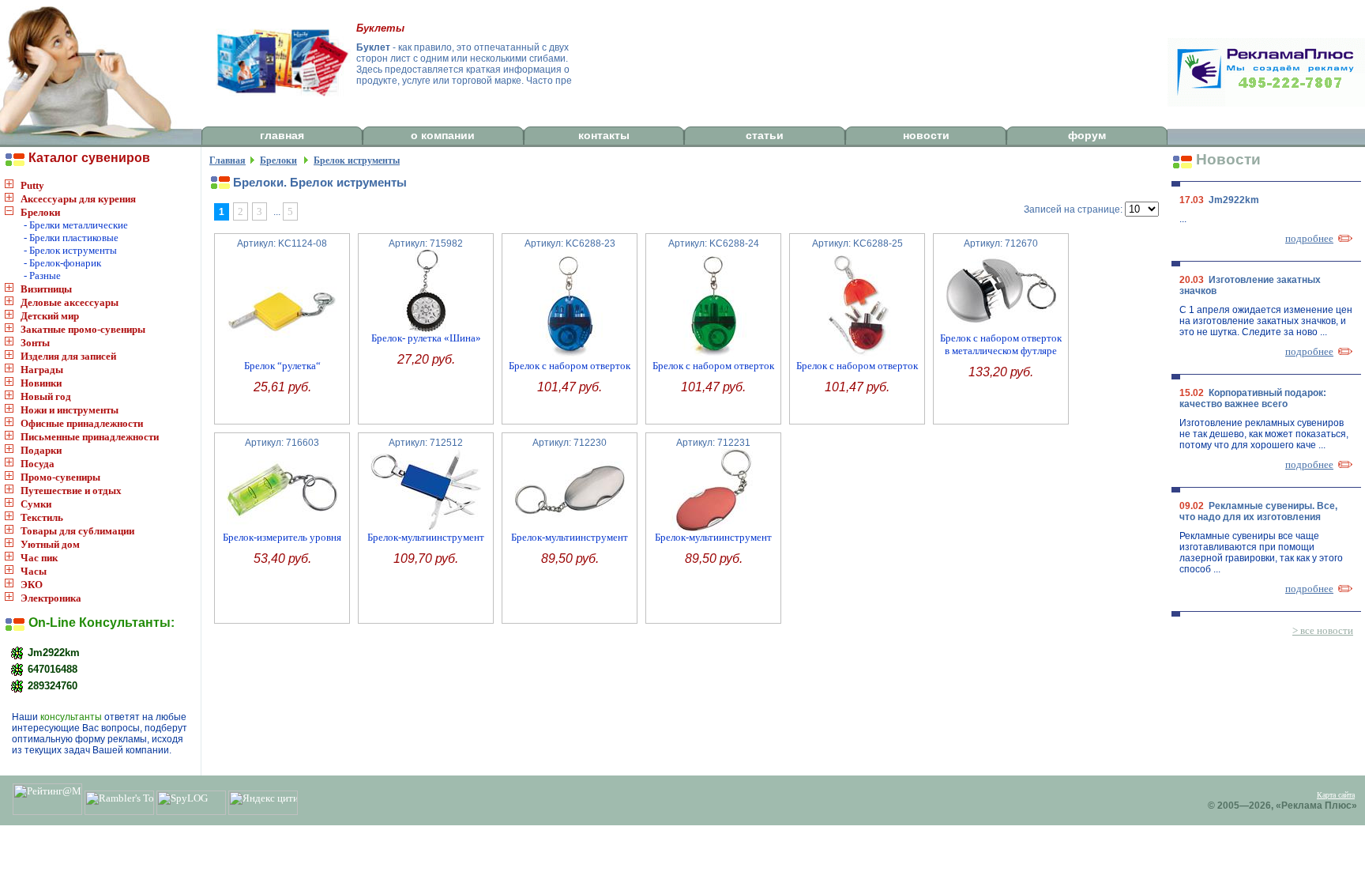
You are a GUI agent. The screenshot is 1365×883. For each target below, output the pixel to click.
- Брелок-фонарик (62, 263)
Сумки (36, 504)
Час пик (39, 558)
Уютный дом (50, 544)
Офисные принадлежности (82, 423)
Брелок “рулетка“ (282, 366)
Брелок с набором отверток (569, 366)
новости (926, 135)
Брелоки (40, 212)
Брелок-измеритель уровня (282, 537)
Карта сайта (1336, 795)
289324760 (50, 685)
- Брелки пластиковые (71, 237)
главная (282, 135)
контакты (604, 135)
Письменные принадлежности (90, 437)
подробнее (1309, 238)
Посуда (38, 464)
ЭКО (32, 585)
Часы (34, 571)
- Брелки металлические (76, 225)
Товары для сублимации (77, 531)
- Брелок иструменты (70, 250)
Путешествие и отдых (71, 490)
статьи (765, 135)
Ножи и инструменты (69, 410)
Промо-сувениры (60, 477)
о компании (443, 135)
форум (1087, 135)
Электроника (51, 598)
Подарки (41, 450)
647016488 (50, 668)
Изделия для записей (68, 356)
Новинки (41, 383)
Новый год (46, 396)
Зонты (35, 343)
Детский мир (50, 316)
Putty (32, 185)
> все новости (1322, 630)
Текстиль (42, 517)
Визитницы (46, 289)
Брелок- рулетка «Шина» (426, 338)
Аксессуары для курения (78, 199)
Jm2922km (52, 652)
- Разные (42, 275)
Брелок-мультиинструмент (425, 537)
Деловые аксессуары (69, 302)
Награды (42, 369)
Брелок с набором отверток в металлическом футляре (1001, 344)
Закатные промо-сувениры (83, 329)
